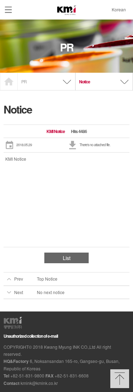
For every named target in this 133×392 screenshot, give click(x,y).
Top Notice (47, 279)
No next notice (51, 292)
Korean (115, 9)
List (67, 257)
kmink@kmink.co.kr (39, 383)
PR (24, 81)
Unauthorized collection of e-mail (31, 336)
